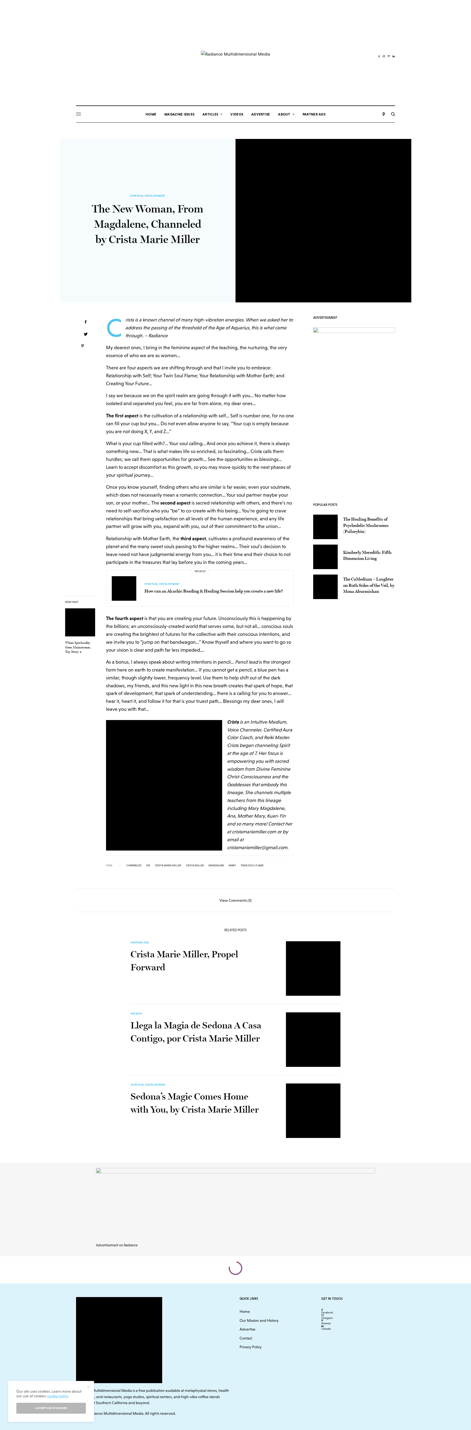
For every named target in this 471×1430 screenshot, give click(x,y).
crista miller (195, 865)
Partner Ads (140, 942)
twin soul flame (252, 865)
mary (232, 865)
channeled (133, 865)
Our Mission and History (259, 1320)
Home (245, 1311)
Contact (246, 1338)
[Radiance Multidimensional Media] (235, 54)
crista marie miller (168, 865)
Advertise (247, 1329)
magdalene (216, 865)
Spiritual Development (147, 196)
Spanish (136, 1013)
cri (148, 865)
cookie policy (57, 1396)
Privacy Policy (251, 1347)
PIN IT (167, 785)
